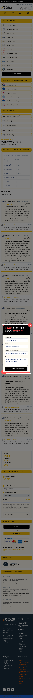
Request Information (16, 369)
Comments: (8, 357)
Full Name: (8, 337)
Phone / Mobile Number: (12, 350)
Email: (7, 344)
